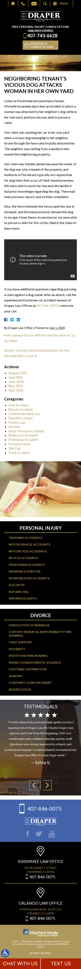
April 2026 (15, 390)
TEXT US (61, 964)
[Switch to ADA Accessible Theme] (5, 953)
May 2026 (15, 386)
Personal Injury (19, 444)
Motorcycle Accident (23, 435)
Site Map (34, 953)
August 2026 (17, 373)
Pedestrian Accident (23, 440)
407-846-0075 (47, 305)
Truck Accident (19, 453)
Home (13, 3)
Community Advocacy (24, 414)
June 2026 (16, 382)
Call (23, 3)
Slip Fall (14, 448)
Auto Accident (18, 405)
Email (34, 3)
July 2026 (15, 377)
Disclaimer (46, 953)
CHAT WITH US (20, 964)
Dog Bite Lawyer (20, 418)
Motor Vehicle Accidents (26, 431)
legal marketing (36, 944)
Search (45, 3)
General (14, 427)
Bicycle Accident (20, 409)
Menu (64, 3)
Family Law (16, 422)
